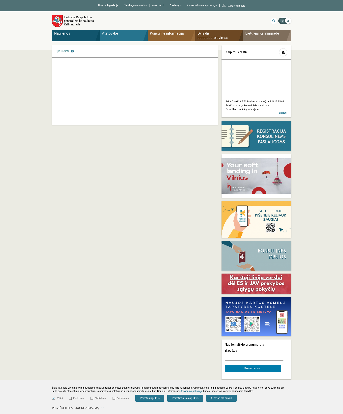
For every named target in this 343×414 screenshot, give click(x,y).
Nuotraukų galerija (108, 5)
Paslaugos (175, 5)
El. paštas (231, 350)
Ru (282, 20)
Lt (288, 20)
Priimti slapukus (150, 398)
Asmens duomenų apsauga (202, 5)
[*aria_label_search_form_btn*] (274, 21)
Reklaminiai (123, 398)
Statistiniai (100, 398)
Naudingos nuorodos (135, 5)
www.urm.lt (158, 5)
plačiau (283, 112)
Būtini (60, 398)
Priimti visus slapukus (185, 398)
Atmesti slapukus (221, 398)
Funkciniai (78, 398)
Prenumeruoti (252, 368)
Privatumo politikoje (191, 391)
